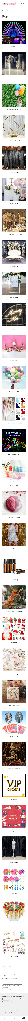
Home (4, 10)
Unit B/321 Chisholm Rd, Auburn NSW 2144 (12, 984)
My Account (4, 1018)
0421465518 (5, 987)
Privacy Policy (5, 1012)
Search (14, 1018)
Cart (21, 1017)
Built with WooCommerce (15, 1012)
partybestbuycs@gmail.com (9, 989)
